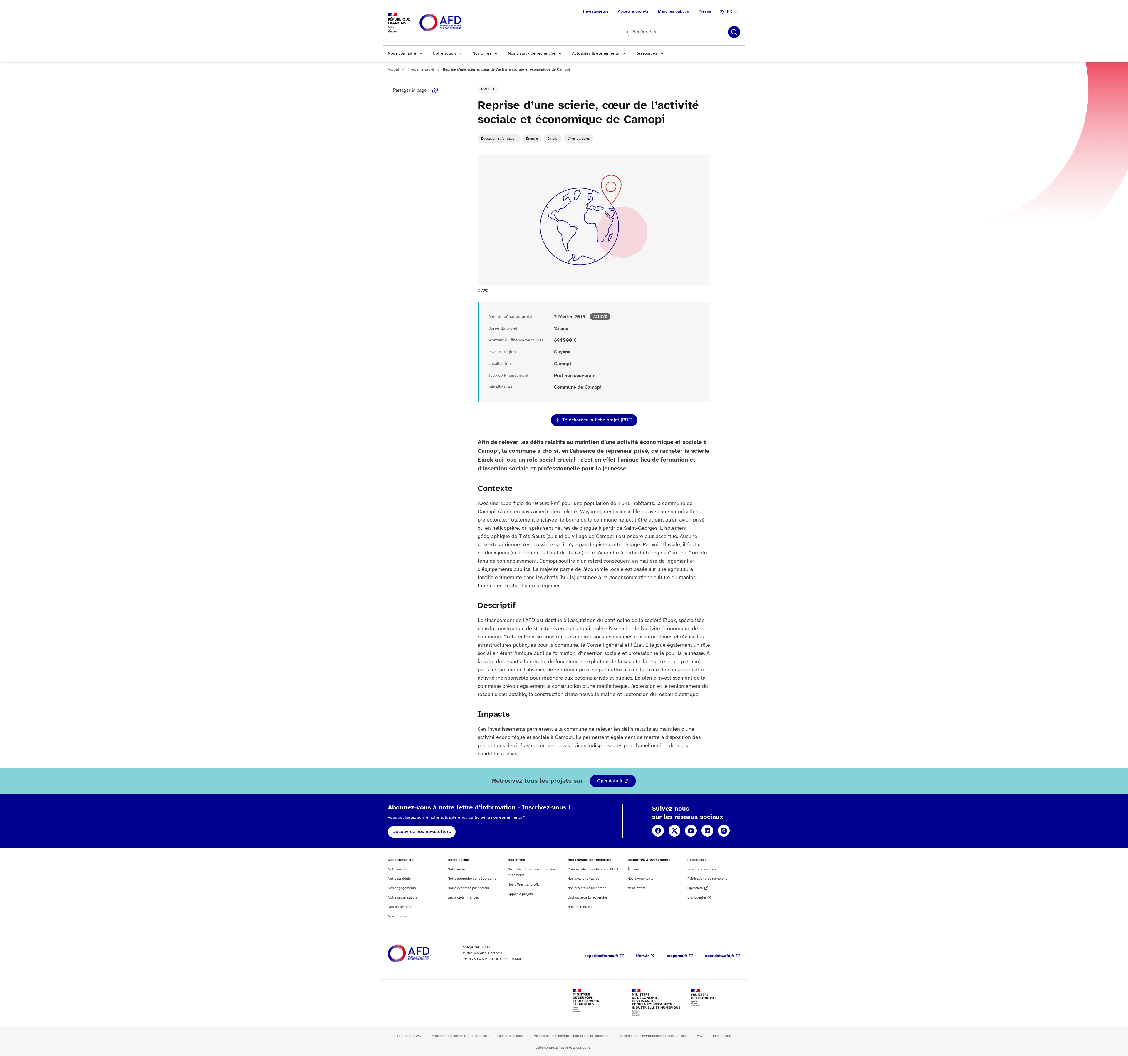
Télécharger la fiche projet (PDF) (597, 420)
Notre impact (458, 869)
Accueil (393, 69)
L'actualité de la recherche (587, 897)
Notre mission (398, 869)
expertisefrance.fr (601, 956)
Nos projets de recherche (587, 888)
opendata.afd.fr (719, 956)
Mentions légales (511, 1036)
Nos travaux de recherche (531, 53)
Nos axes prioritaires (583, 879)
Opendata (695, 888)
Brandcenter (696, 897)
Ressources (646, 53)
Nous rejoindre (399, 916)
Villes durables (579, 138)
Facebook (658, 831)
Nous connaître (402, 53)
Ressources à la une (702, 869)
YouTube (691, 831)
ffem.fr (642, 956)
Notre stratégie (399, 879)
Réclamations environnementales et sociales (653, 1036)
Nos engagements (402, 888)
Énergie (532, 138)
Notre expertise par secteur (468, 888)
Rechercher (734, 32)
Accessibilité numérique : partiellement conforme (571, 1036)
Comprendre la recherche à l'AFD (593, 869)
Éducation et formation (499, 138)
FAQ (700, 1036)
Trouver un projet (421, 69)
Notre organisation (402, 897)
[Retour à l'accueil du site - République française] (453, 23)
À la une (633, 869)
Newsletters (636, 888)
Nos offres (481, 53)
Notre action (444, 53)
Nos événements (640, 879)
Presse (704, 11)
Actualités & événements (595, 53)
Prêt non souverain (574, 375)
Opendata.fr (610, 780)
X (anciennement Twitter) (674, 831)
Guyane (562, 352)
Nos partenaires (400, 907)
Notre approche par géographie (472, 879)
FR (729, 11)
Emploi (552, 138)
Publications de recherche (707, 879)
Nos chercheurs (580, 907)
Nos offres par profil (523, 884)
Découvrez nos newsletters (421, 831)
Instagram (724, 831)
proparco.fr (677, 956)
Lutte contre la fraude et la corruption (564, 1048)
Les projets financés (463, 897)
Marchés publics (673, 11)
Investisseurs (595, 11)
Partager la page (435, 90)
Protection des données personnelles (460, 1036)
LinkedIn (707, 831)
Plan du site (722, 1036)
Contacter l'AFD (409, 1036)
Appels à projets (633, 11)
